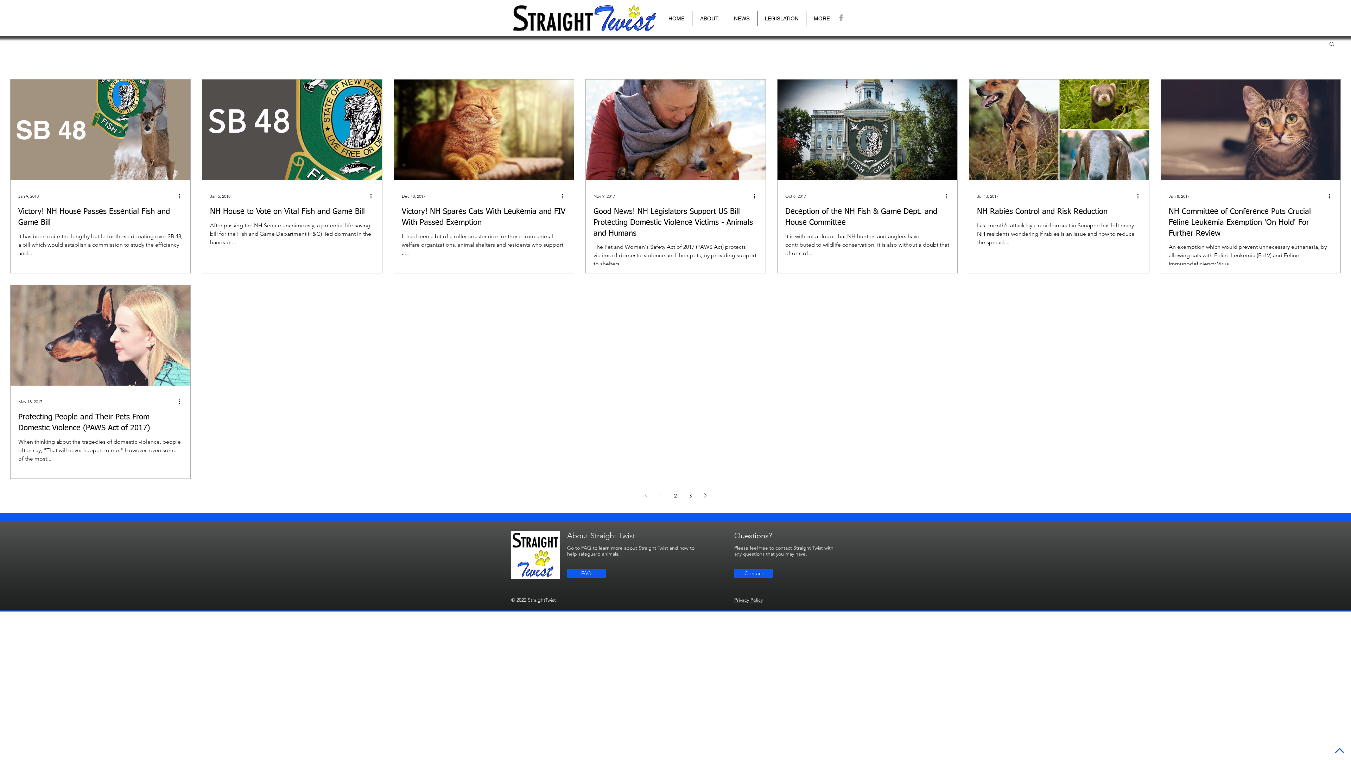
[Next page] (705, 495)
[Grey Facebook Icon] (841, 17)
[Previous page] (646, 495)
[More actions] (181, 196)
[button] (709, 18)
